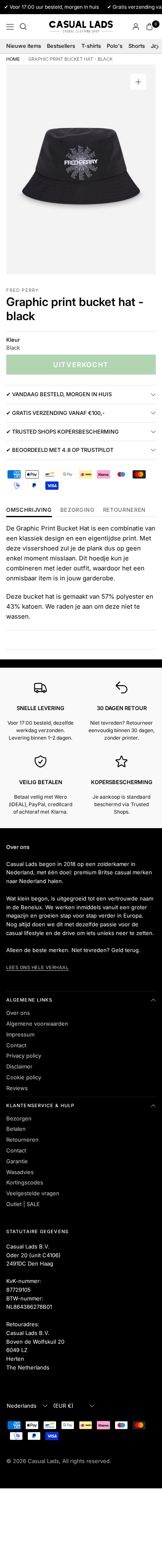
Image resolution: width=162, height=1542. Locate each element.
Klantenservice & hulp (40, 1105)
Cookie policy (23, 1077)
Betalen (16, 1128)
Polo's (115, 46)
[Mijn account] (135, 26)
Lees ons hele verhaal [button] (37, 967)
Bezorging (77, 510)
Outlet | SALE (23, 1204)
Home (13, 59)
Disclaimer (19, 1066)
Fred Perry (22, 290)
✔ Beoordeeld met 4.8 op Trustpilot (59, 450)
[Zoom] (138, 82)
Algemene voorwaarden (37, 1023)
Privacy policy (23, 1055)
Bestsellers (61, 46)
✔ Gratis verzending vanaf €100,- (55, 413)
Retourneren (22, 1139)
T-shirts (91, 46)
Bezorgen (19, 1118)
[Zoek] (23, 26)
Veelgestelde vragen (32, 1193)
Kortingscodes (24, 1182)
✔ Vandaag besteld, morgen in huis (59, 394)
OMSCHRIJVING (29, 510)
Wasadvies (20, 1172)
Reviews (17, 1088)
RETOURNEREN (124, 510)
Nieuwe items (23, 46)
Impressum (20, 1034)
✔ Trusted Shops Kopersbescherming (62, 431)
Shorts (136, 46)
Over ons (18, 1012)
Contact (16, 1045)
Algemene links (29, 1000)
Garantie (17, 1161)
